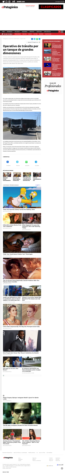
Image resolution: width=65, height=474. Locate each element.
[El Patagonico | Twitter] (3, 2)
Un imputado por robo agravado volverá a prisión (56, 60)
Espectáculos (47, 31)
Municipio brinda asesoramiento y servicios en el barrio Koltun (7, 180)
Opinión (19, 460)
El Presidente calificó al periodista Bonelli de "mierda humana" (57, 46)
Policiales (17, 31)
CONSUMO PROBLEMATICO (7, 452)
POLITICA (24, 34)
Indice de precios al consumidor (20, 452)
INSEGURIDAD (18, 34)
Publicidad (57, 459)
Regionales (9, 31)
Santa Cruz (39, 31)
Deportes (32, 31)
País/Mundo (24, 31)
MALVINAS (41, 34)
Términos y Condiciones (36, 460)
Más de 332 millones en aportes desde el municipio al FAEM (56, 74)
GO (37, 452)
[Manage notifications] (62, 468)
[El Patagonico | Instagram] (9, 2)
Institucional (58, 460)
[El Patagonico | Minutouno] (13, 2)
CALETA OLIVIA (48, 34)
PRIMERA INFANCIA (31, 452)
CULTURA (35, 34)
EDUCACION (54, 71)
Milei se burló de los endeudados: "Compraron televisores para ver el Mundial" (56, 67)
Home (3, 31)
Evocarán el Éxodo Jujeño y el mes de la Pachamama (16, 179)
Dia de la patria (42, 452)
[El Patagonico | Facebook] (6, 2)
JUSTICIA (53, 57)
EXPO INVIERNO (49, 452)
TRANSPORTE (54, 49)
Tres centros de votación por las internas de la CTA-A (27, 179)
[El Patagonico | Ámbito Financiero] (21, 2)
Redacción (51, 460)
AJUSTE (30, 34)
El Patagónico (5, 38)
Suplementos (58, 458)
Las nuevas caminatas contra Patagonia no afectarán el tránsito (56, 53)
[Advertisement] (32, 21)
